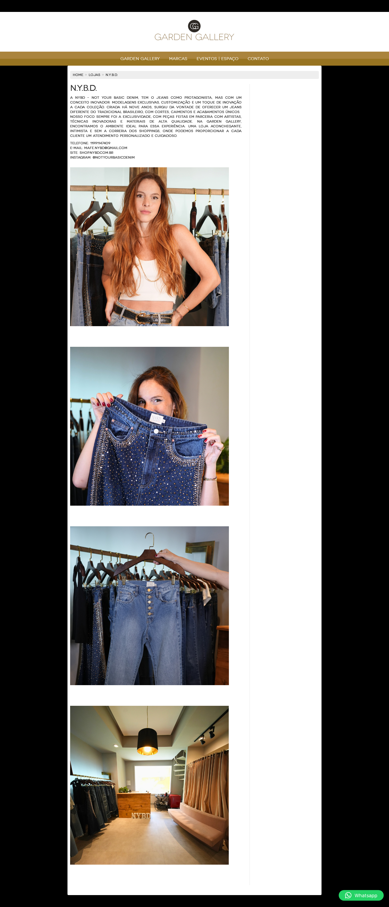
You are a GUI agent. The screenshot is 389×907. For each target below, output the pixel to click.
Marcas (178, 58)
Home (78, 75)
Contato (258, 58)
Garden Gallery (140, 58)
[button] (361, 895)
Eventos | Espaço (217, 58)
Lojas (94, 75)
